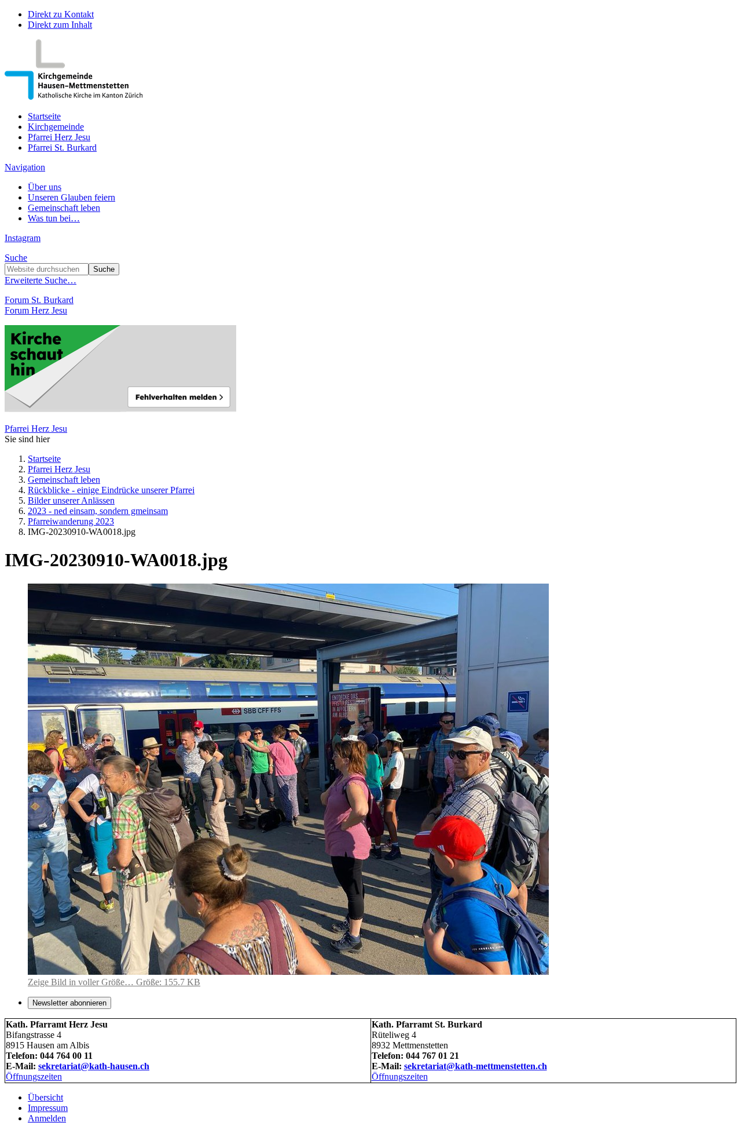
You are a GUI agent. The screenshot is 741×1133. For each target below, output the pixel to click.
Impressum (48, 1108)
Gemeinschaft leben (64, 208)
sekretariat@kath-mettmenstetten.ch (475, 1066)
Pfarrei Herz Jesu (59, 137)
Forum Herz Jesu (36, 310)
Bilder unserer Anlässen (71, 500)
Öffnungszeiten (34, 1076)
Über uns (44, 187)
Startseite (44, 116)
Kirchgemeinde (56, 127)
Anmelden (47, 1118)
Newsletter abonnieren (69, 1003)
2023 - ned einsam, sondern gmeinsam (98, 511)
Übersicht (45, 1097)
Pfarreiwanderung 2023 (71, 521)
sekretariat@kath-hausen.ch (93, 1066)
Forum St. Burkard (39, 300)
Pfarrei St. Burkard (62, 147)
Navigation (25, 167)
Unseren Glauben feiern (71, 197)
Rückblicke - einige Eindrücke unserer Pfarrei (111, 490)
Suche (16, 258)
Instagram (23, 238)
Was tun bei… (54, 218)
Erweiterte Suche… (40, 280)
